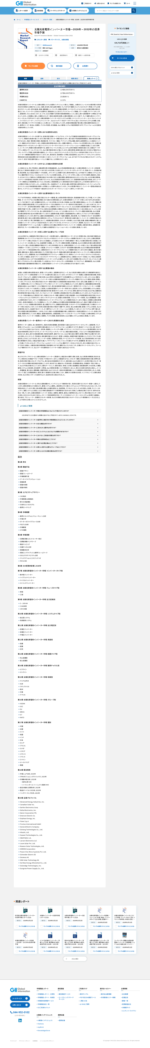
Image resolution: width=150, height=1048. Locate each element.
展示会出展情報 (106, 994)
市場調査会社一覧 (43, 1004)
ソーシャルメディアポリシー (47, 1041)
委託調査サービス (64, 994)
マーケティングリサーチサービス (66, 998)
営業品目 (125, 997)
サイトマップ (13, 1041)
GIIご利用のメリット (44, 1007)
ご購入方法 (83, 1001)
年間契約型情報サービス (46, 1001)
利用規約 (35, 1041)
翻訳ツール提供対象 (85, 55)
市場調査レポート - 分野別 (46, 994)
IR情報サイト (126, 1007)
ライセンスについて (121, 52)
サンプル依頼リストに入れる (27, 926)
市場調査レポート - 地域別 (46, 997)
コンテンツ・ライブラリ (129, 1011)
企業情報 (124, 989)
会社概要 (125, 994)
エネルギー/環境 (47, 20)
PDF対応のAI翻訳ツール (88, 997)
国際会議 (62, 1020)
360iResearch (47, 45)
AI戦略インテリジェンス (45, 1020)
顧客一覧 (125, 1001)
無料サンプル (84, 994)
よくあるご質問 (84, 1004)
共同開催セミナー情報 (108, 997)
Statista (41, 1024)
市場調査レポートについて (31, 20)
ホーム (18, 20)
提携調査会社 (126, 1004)
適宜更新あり (64, 55)
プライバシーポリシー (24, 1041)
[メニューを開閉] (134, 3)
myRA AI (41, 1027)
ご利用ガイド (83, 989)
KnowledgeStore (44, 1030)
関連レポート (91, 78)
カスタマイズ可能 (44, 55)
